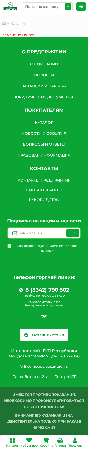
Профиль (74, 445)
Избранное (29, 445)
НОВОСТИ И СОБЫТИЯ (44, 133)
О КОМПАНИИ (44, 64)
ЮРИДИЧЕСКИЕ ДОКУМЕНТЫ (44, 97)
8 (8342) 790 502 (47, 290)
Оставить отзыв (47, 335)
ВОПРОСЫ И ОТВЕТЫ (44, 144)
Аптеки (60, 445)
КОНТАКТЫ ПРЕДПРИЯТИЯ (44, 180)
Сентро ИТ (65, 376)
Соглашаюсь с (47, 248)
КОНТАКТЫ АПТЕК (44, 190)
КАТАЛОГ (44, 122)
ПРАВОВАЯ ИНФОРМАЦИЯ (44, 155)
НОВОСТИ (44, 75)
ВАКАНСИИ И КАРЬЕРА (44, 86)
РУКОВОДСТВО (44, 199)
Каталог (12, 445)
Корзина (46, 445)
